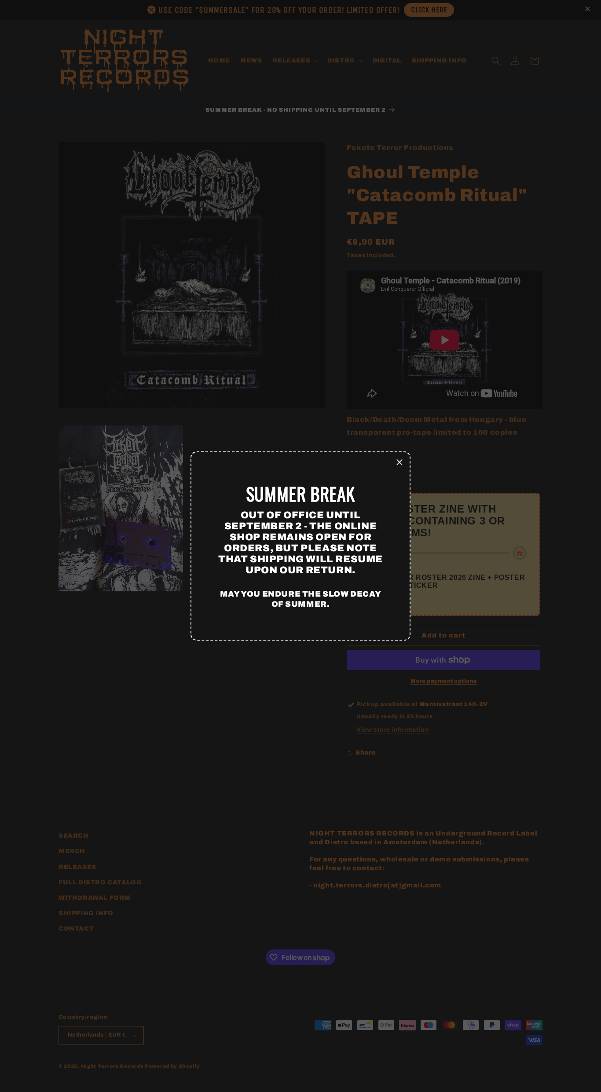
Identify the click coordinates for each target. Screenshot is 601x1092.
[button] (399, 462)
